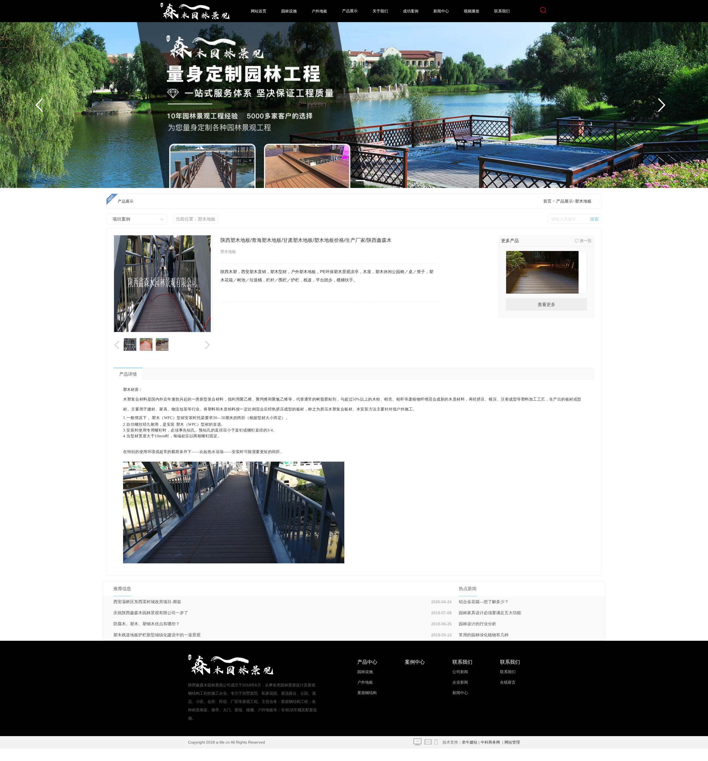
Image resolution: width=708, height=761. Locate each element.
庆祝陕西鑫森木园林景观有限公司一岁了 (150, 613)
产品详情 (128, 374)
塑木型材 (350, 254)
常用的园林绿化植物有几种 (484, 635)
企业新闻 (460, 682)
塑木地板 (583, 201)
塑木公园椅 (350, 232)
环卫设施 (350, 276)
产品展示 (350, 11)
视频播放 (471, 11)
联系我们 (502, 11)
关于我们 (380, 11)
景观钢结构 (367, 693)
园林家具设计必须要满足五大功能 (490, 613)
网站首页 (258, 11)
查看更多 (546, 304)
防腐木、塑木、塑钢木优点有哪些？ (146, 624)
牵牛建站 (469, 742)
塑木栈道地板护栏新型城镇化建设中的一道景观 (157, 635)
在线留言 (508, 682)
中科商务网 (490, 742)
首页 (547, 201)
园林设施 (289, 11)
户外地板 (319, 11)
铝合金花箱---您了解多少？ (484, 602)
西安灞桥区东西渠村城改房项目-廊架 (147, 602)
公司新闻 (460, 672)
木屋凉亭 (350, 210)
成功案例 (410, 11)
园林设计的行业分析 (477, 624)
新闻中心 (441, 11)
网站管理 (512, 742)
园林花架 (350, 188)
